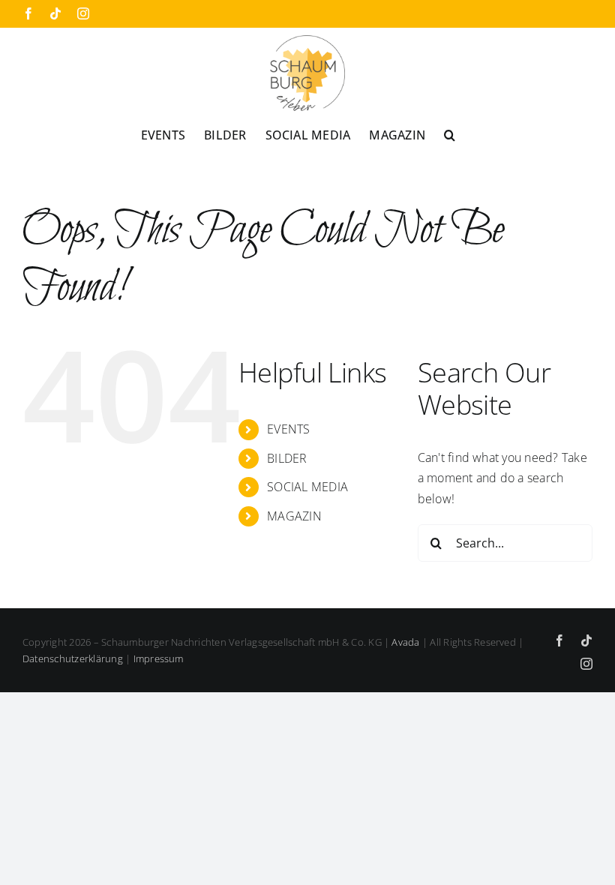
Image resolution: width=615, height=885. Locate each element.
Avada (405, 642)
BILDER (287, 458)
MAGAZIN (294, 516)
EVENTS (288, 429)
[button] (449, 134)
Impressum (159, 658)
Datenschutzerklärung (72, 658)
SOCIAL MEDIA (307, 486)
